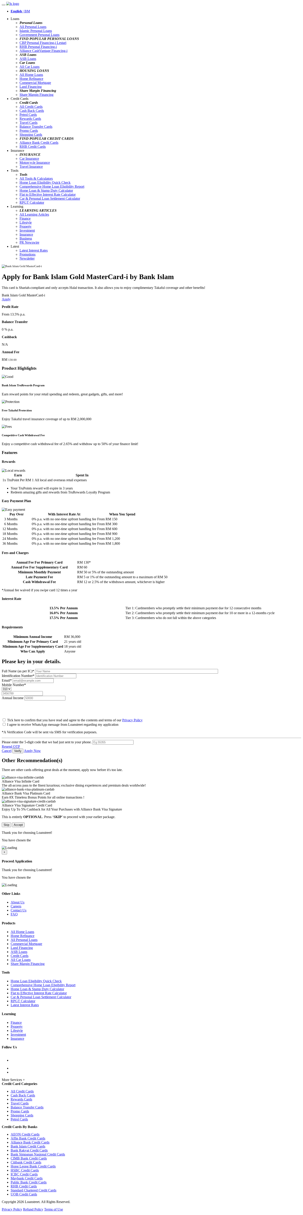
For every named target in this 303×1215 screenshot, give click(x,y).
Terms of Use (53, 1209)
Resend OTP (11, 746)
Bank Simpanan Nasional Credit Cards (38, 1154)
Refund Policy (33, 1209)
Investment (27, 230)
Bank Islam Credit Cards (28, 1146)
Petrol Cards (28, 114)
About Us (17, 902)
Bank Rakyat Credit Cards (29, 1150)
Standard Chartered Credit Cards (33, 1190)
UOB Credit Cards (24, 1194)
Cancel (7, 751)
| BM (20, 11)
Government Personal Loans (39, 35)
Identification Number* (18, 676)
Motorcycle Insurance (35, 162)
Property (25, 226)
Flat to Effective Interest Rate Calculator (48, 194)
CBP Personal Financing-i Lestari (43, 43)
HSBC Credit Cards (25, 1170)
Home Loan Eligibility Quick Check (45, 182)
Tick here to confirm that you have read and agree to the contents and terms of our (74, 720)
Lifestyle (26, 222)
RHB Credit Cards (33, 146)
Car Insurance (29, 158)
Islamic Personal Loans (36, 31)
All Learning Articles (34, 214)
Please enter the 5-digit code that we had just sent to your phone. (47, 742)
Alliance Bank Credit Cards (39, 142)
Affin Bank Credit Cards (28, 1138)
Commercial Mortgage (35, 83)
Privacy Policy (132, 720)
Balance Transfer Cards (36, 126)
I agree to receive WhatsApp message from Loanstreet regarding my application (62, 724)
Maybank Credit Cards (27, 1178)
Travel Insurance (31, 166)
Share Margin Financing (36, 95)
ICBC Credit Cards (24, 1174)
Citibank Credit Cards (26, 1162)
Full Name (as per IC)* (18, 671)
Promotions (27, 254)
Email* (7, 680)
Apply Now (32, 751)
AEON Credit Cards (25, 1134)
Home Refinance (31, 79)
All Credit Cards (31, 106)
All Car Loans (29, 67)
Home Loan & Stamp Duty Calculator (46, 190)
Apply (6, 299)
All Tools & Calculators (36, 178)
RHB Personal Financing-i (38, 47)
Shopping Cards (31, 134)
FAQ (14, 914)
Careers (16, 906)
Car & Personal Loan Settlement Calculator (50, 198)
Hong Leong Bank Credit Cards (33, 1166)
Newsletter (27, 258)
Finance (25, 218)
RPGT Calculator (32, 202)
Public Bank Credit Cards (29, 1182)
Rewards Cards (30, 118)
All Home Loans (31, 75)
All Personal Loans (33, 27)
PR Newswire (29, 242)
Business (26, 238)
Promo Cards (29, 130)
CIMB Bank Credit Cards (29, 1158)
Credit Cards (19, 956)
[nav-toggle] (3, 5)
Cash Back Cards (32, 110)
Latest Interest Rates (34, 250)
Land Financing (31, 87)
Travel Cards (28, 122)
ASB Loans (28, 59)
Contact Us (18, 910)
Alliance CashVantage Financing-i (43, 51)
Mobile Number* (14, 685)
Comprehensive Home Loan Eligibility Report (52, 186)
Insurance (26, 234)
